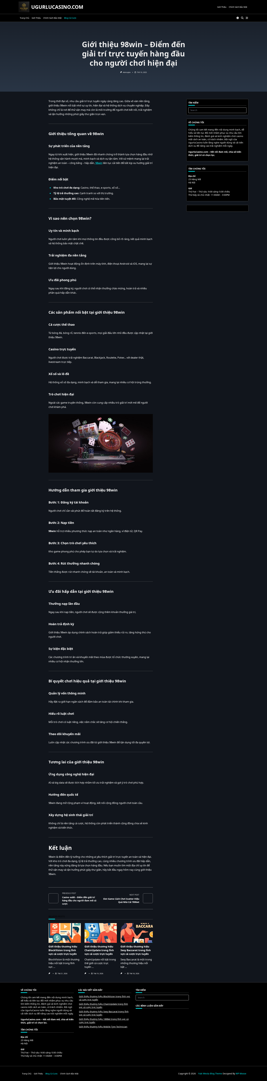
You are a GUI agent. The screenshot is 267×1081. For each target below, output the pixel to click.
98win (98, 163)
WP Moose (241, 1073)
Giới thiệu (221, 7)
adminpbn (127, 72)
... (54, 967)
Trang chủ (24, 18)
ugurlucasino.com (57, 7)
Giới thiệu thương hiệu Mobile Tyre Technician (103, 1026)
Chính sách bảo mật (238, 7)
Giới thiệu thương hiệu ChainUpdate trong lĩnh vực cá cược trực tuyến (99, 950)
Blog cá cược (70, 18)
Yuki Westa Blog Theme (210, 1073)
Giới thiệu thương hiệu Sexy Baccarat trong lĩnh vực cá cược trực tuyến (136, 950)
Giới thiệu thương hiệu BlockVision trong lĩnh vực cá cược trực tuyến (63, 950)
